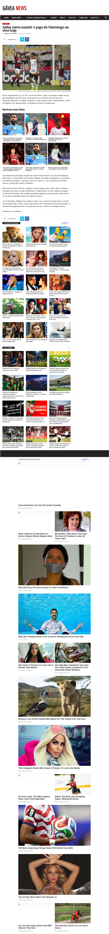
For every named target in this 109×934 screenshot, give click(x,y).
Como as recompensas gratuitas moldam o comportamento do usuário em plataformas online (12, 395)
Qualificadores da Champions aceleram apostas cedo (36, 369)
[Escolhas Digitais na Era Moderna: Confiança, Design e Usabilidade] (36, 383)
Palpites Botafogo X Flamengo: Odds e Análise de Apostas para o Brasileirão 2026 (59, 445)
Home (6, 18)
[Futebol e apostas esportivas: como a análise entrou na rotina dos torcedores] (60, 359)
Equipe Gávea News (11, 33)
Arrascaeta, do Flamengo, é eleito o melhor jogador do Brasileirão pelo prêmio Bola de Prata (13, 169)
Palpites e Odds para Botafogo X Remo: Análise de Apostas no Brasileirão (12, 420)
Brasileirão (16, 18)
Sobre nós (83, 18)
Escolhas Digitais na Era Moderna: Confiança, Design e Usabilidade (36, 394)
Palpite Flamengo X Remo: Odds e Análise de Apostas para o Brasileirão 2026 (35, 445)
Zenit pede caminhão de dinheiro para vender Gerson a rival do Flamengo (35, 169)
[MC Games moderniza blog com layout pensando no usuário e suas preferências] (36, 409)
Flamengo (6, 24)
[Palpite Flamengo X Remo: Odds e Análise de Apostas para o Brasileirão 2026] (36, 434)
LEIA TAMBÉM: (8, 348)
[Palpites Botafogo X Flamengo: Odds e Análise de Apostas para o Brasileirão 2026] (60, 434)
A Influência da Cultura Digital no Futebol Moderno (59, 393)
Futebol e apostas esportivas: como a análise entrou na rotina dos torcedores (59, 370)
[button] (105, 17)
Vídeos (62, 18)
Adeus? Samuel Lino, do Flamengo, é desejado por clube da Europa (58, 168)
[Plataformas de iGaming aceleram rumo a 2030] (13, 359)
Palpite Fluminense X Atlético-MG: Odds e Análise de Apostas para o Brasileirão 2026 (12, 445)
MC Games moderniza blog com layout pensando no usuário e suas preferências (35, 420)
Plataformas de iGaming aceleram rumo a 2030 (10, 369)
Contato (72, 18)
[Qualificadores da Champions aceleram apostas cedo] (36, 359)
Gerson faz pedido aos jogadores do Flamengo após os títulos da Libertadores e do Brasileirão (13, 139)
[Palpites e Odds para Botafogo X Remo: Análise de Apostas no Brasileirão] (13, 409)
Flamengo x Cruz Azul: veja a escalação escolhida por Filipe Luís (36, 138)
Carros (54, 18)
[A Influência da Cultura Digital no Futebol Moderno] (60, 383)
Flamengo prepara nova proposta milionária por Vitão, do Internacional (58, 139)
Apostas (94, 18)
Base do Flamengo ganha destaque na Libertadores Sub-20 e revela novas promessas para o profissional (59, 420)
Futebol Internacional (36, 18)
